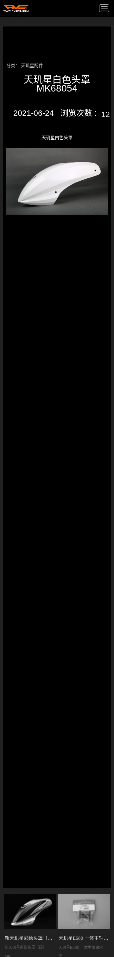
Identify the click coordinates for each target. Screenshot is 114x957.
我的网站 (16, 8)
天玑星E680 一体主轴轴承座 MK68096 (84, 938)
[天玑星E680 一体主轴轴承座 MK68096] (84, 911)
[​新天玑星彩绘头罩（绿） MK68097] (30, 911)
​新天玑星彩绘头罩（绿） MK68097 (30, 938)
